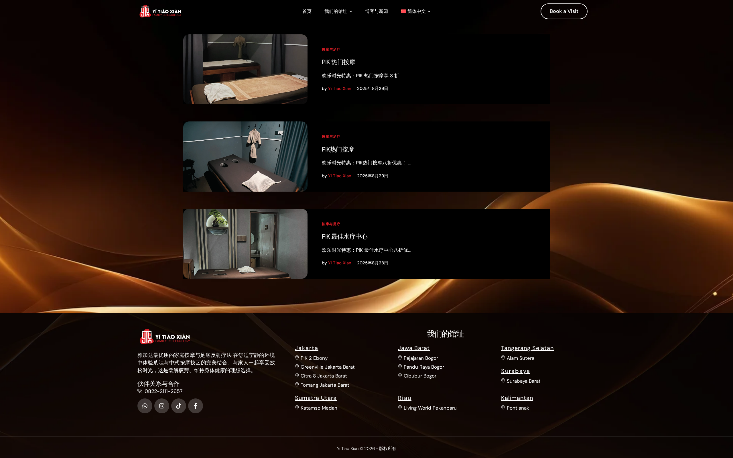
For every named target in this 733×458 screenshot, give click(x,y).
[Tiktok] (178, 405)
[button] (350, 11)
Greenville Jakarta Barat (328, 367)
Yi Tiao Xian (347, 448)
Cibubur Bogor (420, 376)
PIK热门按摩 (338, 149)
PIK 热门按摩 (338, 62)
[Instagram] (161, 405)
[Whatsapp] (144, 405)
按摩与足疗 (331, 49)
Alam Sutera (520, 358)
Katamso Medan (319, 408)
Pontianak (518, 408)
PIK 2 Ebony (314, 358)
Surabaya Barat (524, 381)
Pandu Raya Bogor (424, 367)
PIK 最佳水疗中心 (344, 236)
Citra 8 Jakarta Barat (324, 376)
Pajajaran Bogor (421, 358)
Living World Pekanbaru (430, 408)
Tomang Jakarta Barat (325, 385)
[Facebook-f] (195, 405)
